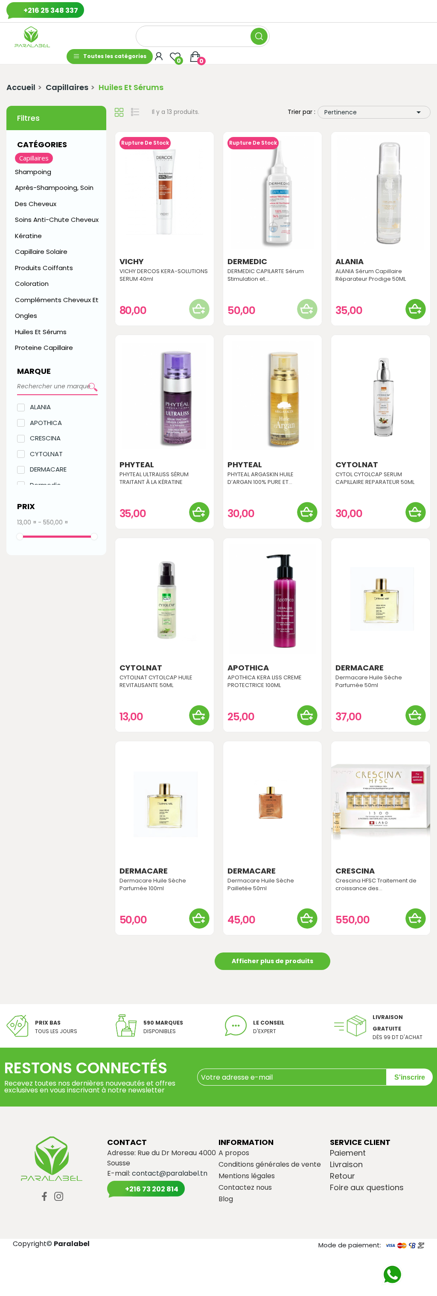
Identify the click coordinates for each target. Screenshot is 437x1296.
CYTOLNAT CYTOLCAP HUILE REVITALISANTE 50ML (155, 681)
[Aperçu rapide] (164, 192)
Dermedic (247, 261)
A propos (233, 1153)
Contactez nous (245, 1188)
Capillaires (34, 158)
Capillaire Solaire (41, 251)
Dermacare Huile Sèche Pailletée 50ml (260, 884)
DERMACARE (48, 469)
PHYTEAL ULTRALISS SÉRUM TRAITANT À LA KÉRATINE (154, 478)
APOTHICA (46, 422)
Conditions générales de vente (269, 1165)
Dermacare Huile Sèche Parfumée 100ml (152, 884)
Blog (225, 1199)
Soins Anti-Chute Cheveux (57, 219)
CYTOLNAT (46, 453)
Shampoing (34, 171)
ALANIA (40, 406)
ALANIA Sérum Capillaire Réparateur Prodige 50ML (370, 275)
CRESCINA (45, 438)
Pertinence (374, 112)
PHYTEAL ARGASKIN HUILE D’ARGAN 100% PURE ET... (260, 478)
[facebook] (44, 1197)
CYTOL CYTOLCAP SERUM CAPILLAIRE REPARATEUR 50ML (374, 478)
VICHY (131, 261)
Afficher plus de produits (272, 961)
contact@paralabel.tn (169, 1173)
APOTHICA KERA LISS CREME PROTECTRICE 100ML (264, 681)
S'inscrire (409, 1077)
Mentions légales (246, 1176)
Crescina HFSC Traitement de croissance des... (376, 884)
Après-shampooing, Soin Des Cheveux (54, 195)
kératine (28, 235)
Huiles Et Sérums (41, 331)
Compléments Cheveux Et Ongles (57, 307)
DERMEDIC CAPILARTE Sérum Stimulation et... (265, 275)
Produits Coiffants (44, 267)
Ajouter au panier (415, 309)
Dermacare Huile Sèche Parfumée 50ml (368, 681)
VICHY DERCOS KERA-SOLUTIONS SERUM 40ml (163, 275)
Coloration (32, 283)
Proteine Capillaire (44, 347)
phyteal (136, 465)
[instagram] (59, 1197)
